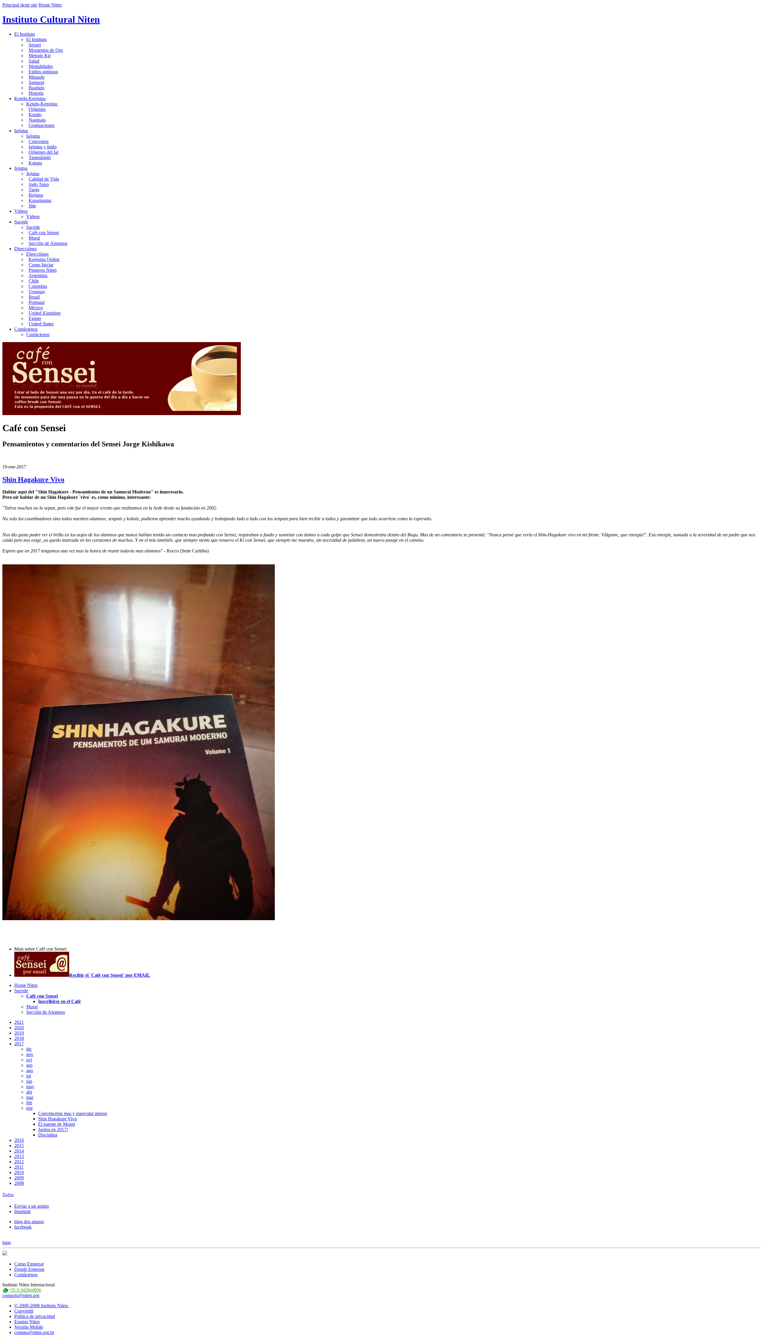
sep (29, 1065)
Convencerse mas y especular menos (72, 1113)
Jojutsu (20, 168)
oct (29, 1059)
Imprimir (22, 1211)
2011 (19, 1167)
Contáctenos (26, 329)
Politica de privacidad (34, 1316)
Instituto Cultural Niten (51, 19)
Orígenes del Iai (43, 152)
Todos (8, 1194)
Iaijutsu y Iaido (43, 146)
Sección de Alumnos (48, 243)
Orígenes (37, 109)
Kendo (35, 114)
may (30, 1086)
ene (29, 1108)
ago (29, 1070)
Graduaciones (42, 125)
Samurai (36, 82)
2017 (19, 1043)
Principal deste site (19, 4)
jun (29, 1081)
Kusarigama (40, 200)
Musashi (36, 77)
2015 (19, 1145)
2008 (19, 1183)
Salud (34, 60)
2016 (19, 1140)
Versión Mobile (28, 1327)
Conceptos (39, 141)
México (36, 307)
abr (29, 1091)
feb (29, 1102)
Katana (35, 162)
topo (6, 1242)
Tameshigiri (40, 157)
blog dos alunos (29, 1221)
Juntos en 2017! (53, 1129)
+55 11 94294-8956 (25, 1290)
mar (29, 1097)
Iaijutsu (21, 130)
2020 (19, 1027)
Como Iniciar (41, 264)
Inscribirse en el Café (59, 1001)
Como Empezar (29, 1263)
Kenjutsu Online (44, 259)
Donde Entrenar (29, 1269)
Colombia (38, 286)
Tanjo (34, 189)
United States (41, 323)
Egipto (35, 318)
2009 (19, 1177)
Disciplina (47, 1134)
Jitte (32, 205)
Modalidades (41, 66)
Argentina (38, 275)
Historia (36, 93)
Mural (34, 237)
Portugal (36, 302)
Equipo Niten (27, 1321)
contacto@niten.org (20, 1295)
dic (29, 1049)
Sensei (35, 44)
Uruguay (37, 291)
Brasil (34, 296)
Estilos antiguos (43, 71)
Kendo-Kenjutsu (30, 98)
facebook (23, 1226)
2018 (19, 1038)
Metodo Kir (40, 55)
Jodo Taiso (39, 184)
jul (28, 1075)
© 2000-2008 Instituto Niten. (41, 1305)
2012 (19, 1161)
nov (29, 1054)
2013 (19, 1156)
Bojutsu (36, 195)
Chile (34, 280)
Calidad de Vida (44, 178)
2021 (19, 1022)
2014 (19, 1150)
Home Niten (50, 4)
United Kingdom (45, 313)
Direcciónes (25, 248)
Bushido (36, 87)
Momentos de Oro (46, 50)
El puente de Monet (56, 1124)
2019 (19, 1032)
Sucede (21, 221)
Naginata (37, 119)
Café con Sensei (44, 232)
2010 (19, 1172)
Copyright (23, 1310)
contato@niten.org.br (34, 1332)
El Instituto (24, 34)
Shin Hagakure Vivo (33, 479)
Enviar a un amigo (31, 1206)
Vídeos (21, 211)
